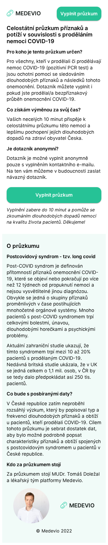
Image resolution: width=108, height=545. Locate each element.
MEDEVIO (28, 13)
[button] (79, 14)
